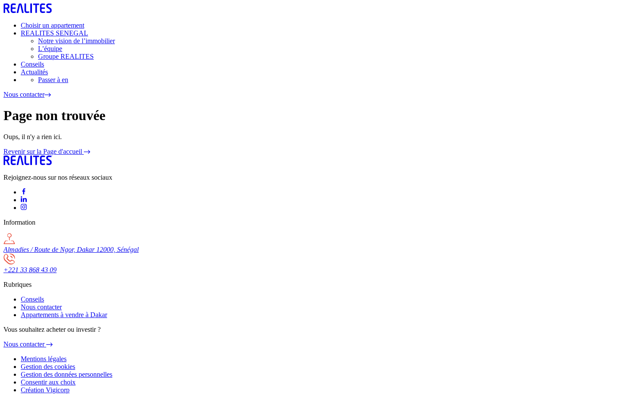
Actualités (34, 72)
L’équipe (50, 48)
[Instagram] (24, 207)
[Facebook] (24, 192)
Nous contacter (23, 94)
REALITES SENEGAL (54, 33)
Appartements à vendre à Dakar (64, 314)
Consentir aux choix (48, 382)
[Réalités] (27, 10)
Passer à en (53, 79)
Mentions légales (44, 358)
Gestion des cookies (48, 366)
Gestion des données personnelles (66, 374)
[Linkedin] (24, 199)
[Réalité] (27, 162)
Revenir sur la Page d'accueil (43, 151)
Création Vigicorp (45, 390)
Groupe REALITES (66, 56)
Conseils (32, 64)
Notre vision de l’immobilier (76, 40)
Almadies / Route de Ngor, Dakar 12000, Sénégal (71, 249)
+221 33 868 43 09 (30, 269)
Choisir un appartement (52, 25)
